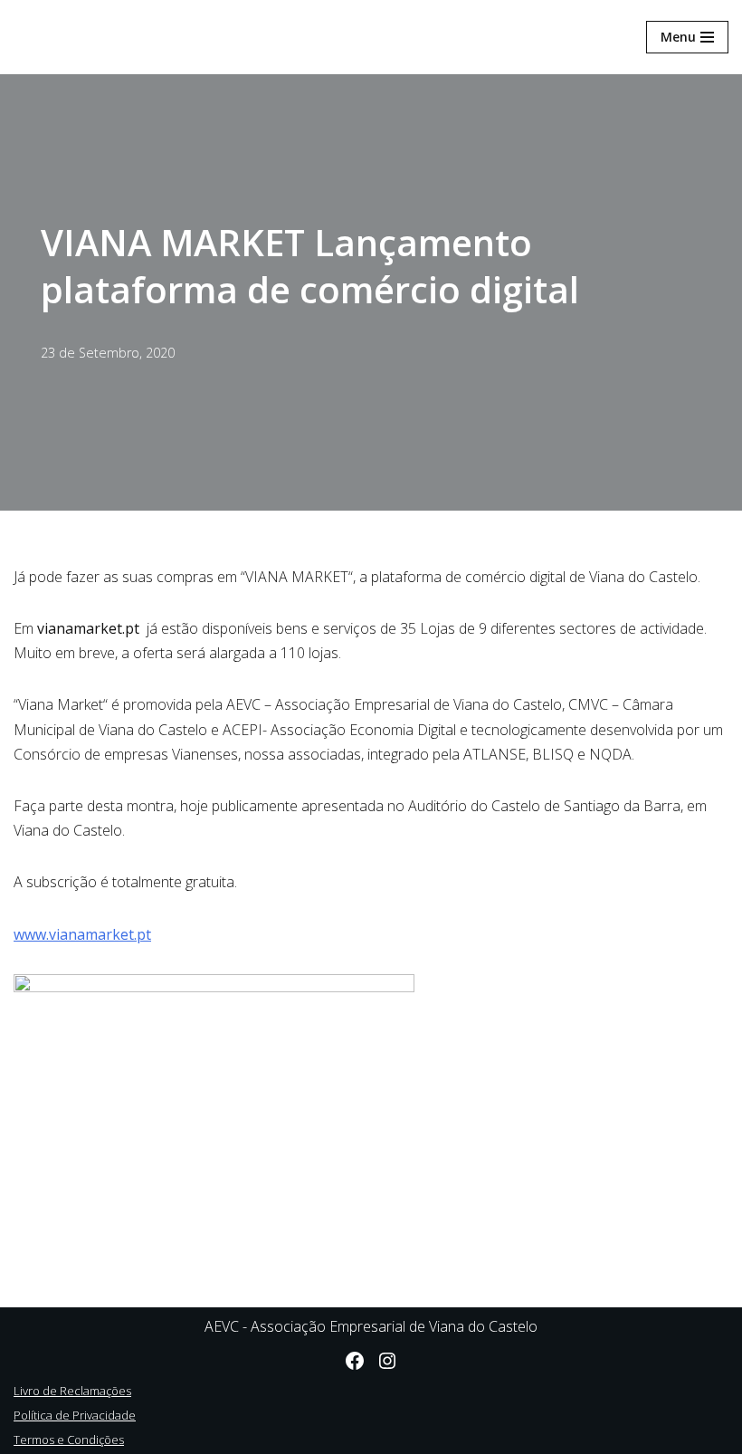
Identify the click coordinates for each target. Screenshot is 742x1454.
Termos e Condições (69, 1439)
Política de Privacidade (75, 1415)
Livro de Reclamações (72, 1390)
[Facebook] (355, 1361)
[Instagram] (387, 1361)
